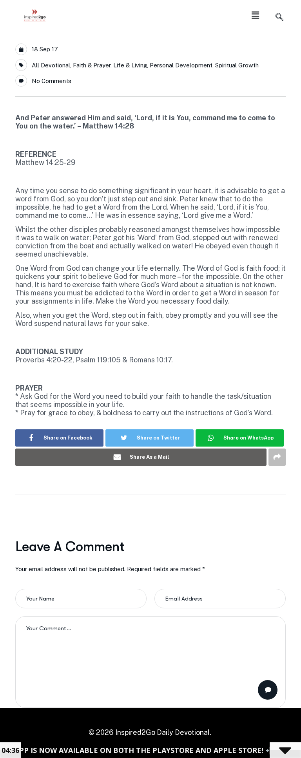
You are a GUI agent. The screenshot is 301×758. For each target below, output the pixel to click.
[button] (255, 15)
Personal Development (181, 65)
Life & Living (130, 65)
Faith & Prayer (92, 65)
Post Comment (267, 690)
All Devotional (51, 65)
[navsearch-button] (279, 17)
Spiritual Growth (237, 65)
